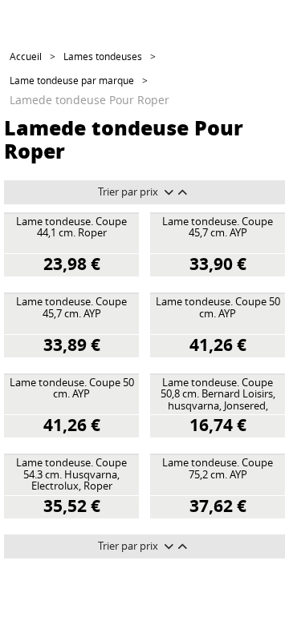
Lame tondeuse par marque (72, 80)
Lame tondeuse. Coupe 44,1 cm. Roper (71, 228)
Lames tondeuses (102, 56)
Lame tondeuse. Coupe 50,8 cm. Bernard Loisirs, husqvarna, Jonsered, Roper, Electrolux (218, 394)
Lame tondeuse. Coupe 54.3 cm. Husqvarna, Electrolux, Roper (71, 475)
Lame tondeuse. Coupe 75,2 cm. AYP (217, 469)
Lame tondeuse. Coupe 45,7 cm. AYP (217, 228)
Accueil (26, 56)
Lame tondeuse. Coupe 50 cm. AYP (218, 308)
